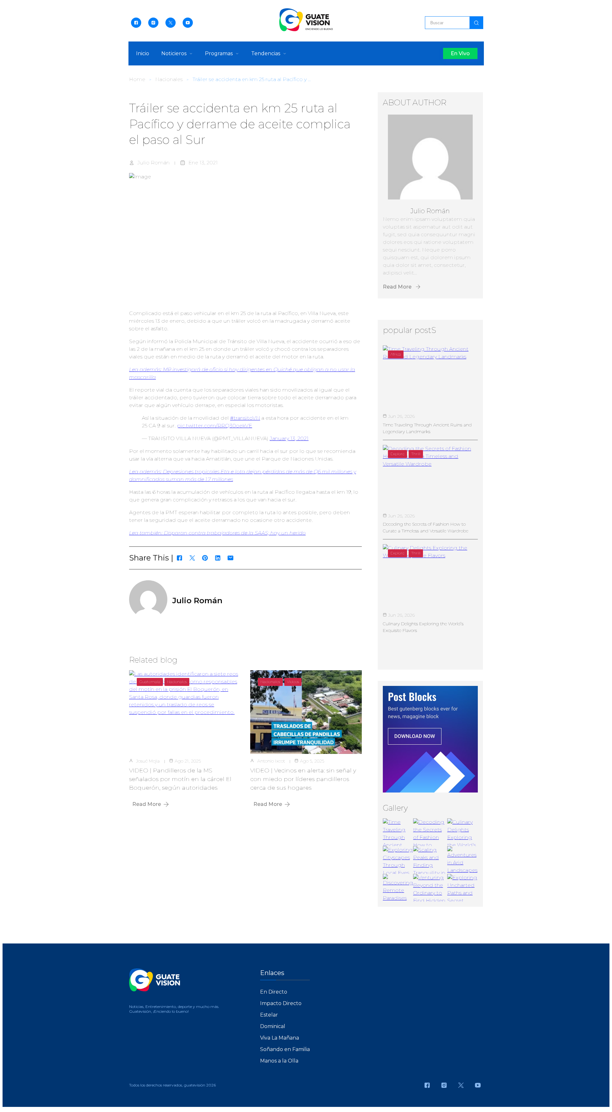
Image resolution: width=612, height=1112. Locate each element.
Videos (293, 681)
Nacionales (169, 79)
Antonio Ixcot (271, 761)
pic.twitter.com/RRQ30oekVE (214, 426)
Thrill (415, 453)
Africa (395, 354)
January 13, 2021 (289, 438)
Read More (146, 804)
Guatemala (149, 681)
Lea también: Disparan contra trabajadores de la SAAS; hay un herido (217, 533)
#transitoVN (245, 418)
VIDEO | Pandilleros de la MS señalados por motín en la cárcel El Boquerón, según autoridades (180, 779)
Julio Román (153, 163)
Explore (397, 453)
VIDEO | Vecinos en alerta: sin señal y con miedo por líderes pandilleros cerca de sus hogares (303, 779)
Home (137, 79)
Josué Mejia (148, 761)
